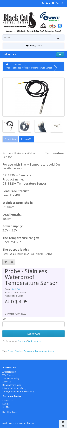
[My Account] (48, 3)
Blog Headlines (9, 412)
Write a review (34, 341)
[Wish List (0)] (53, 3)
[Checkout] (62, 3)
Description (10, 139)
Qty (4, 318)
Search (18, 64)
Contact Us (7, 400)
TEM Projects (8, 375)
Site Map (6, 407)
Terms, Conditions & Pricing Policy (18, 391)
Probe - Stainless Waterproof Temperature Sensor (29, 67)
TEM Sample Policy (10, 378)
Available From (9, 371)
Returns (5, 403)
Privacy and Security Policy (14, 388)
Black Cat (16, 289)
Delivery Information (11, 385)
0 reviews (22, 341)
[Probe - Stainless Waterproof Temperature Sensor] (33, 97)
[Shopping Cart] (57, 3)
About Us (6, 381)
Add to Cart (33, 333)
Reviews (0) (26, 139)
